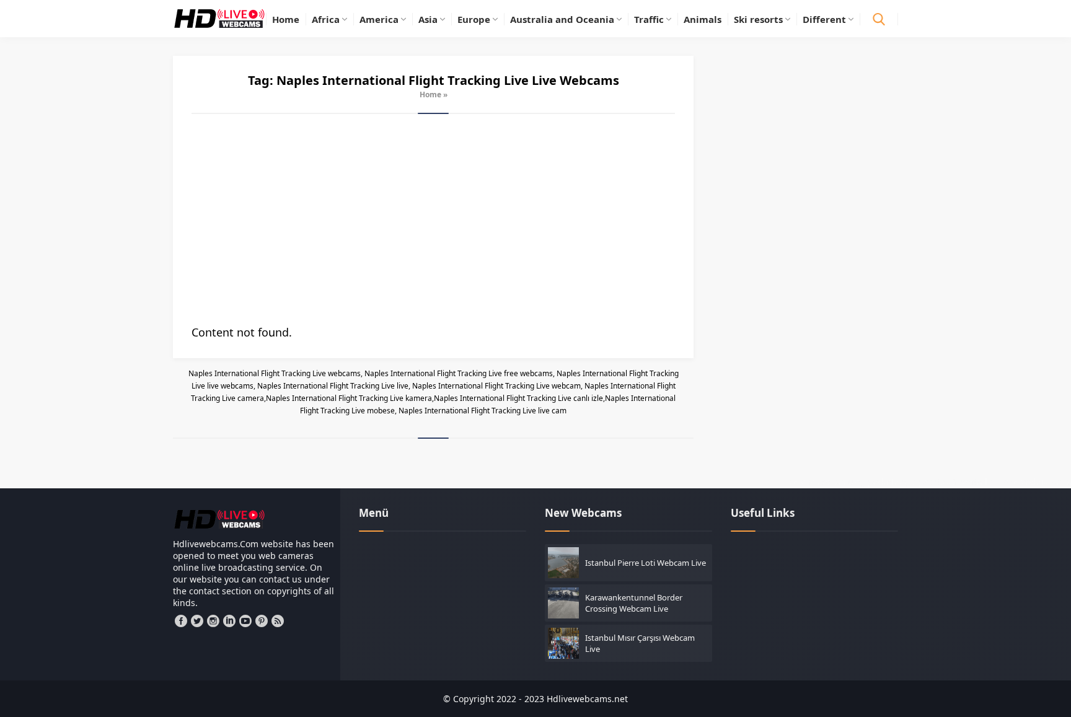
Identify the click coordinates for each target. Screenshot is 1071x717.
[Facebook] (181, 621)
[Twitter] (197, 621)
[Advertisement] (433, 219)
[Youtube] (245, 621)
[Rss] (277, 621)
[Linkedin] (229, 621)
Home (430, 94)
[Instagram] (213, 621)
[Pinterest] (261, 621)
